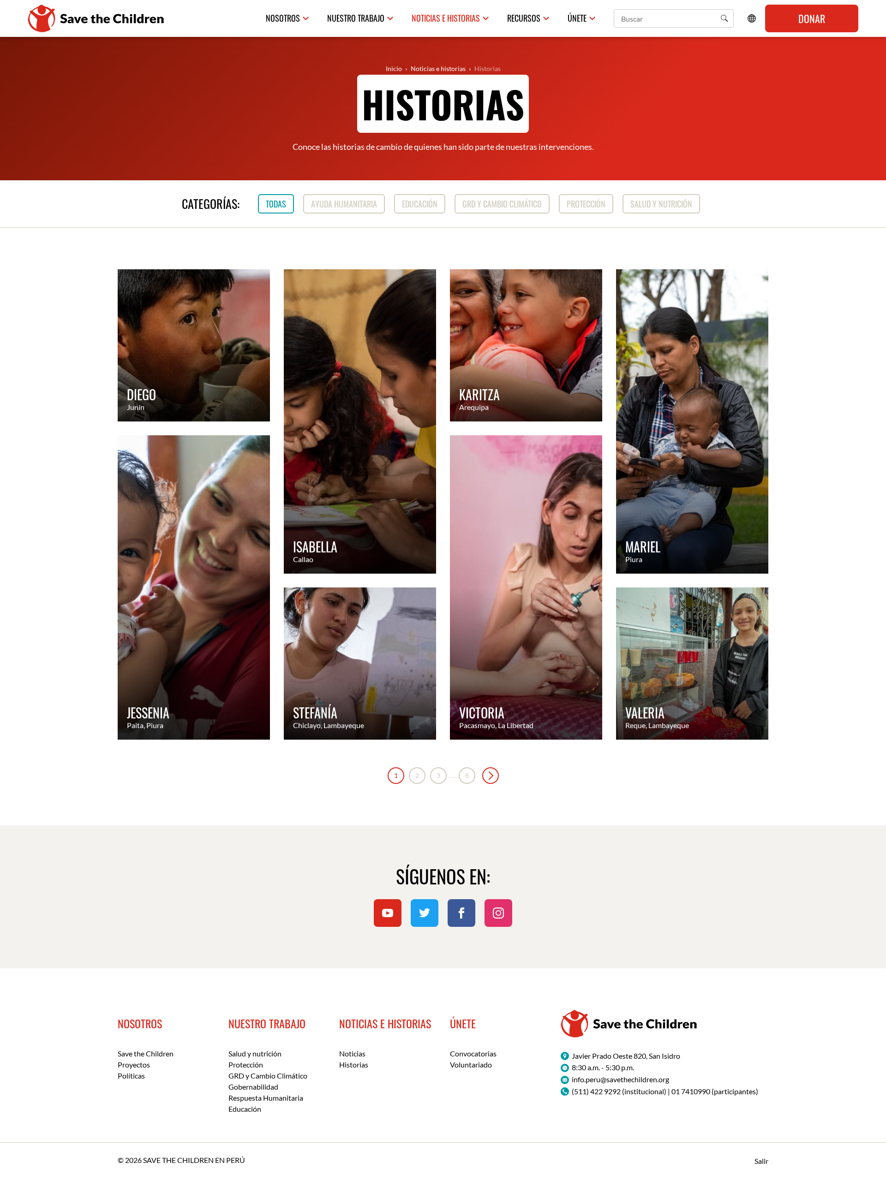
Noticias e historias (446, 18)
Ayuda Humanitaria (344, 204)
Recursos (523, 18)
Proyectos (134, 1064)
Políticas (131, 1075)
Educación (419, 204)
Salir (761, 1160)
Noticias (352, 1053)
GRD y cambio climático (502, 204)
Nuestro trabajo (355, 18)
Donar (811, 18)
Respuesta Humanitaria (265, 1097)
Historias (487, 68)
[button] (724, 18)
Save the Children (146, 1053)
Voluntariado (471, 1064)
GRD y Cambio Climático (267, 1075)
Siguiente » (490, 775)
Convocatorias (473, 1053)
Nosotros (283, 18)
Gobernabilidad (253, 1086)
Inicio (394, 68)
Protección (586, 204)
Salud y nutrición (661, 204)
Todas (276, 204)
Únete (577, 18)
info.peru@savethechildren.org (620, 1079)
